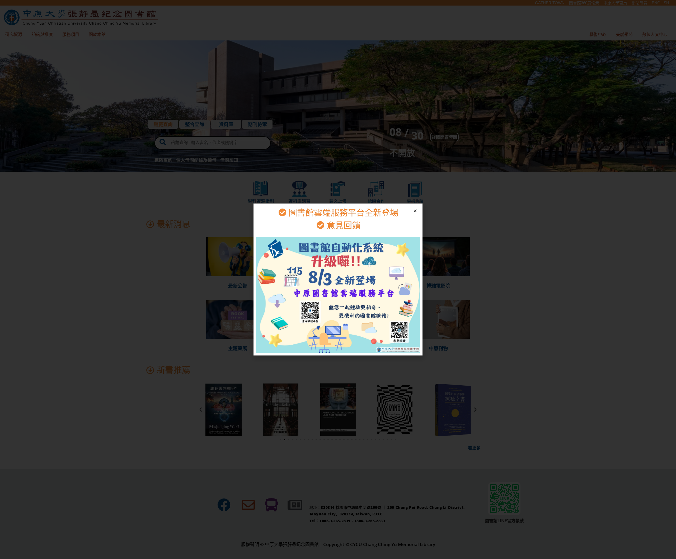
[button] (415, 211)
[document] (338, 279)
